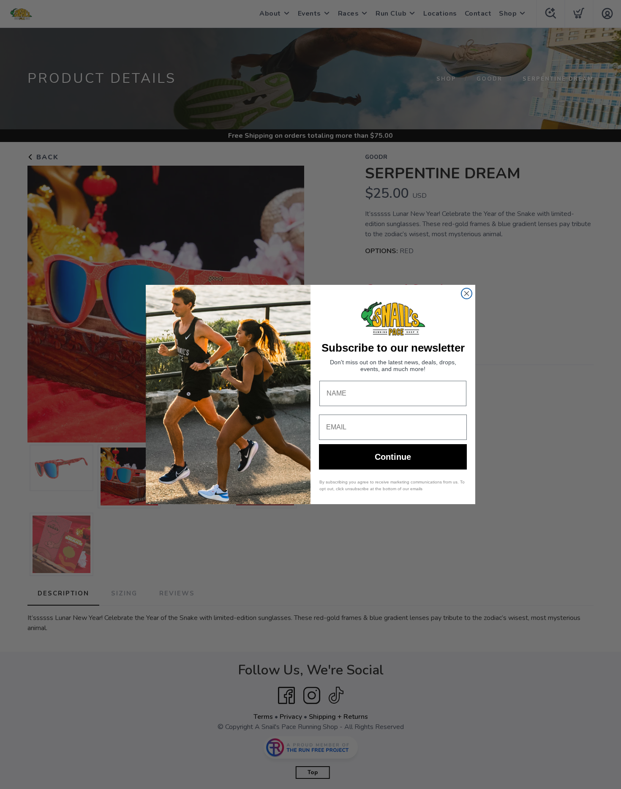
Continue (393, 456)
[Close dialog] (466, 293)
